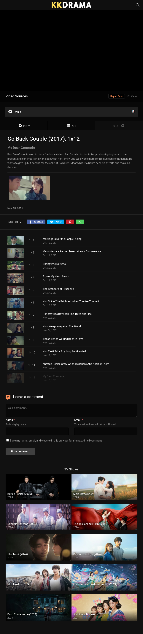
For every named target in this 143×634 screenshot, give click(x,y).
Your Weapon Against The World (62, 326)
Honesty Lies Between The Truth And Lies (67, 313)
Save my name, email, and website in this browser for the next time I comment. (56, 440)
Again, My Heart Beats (56, 276)
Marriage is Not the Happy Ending (62, 238)
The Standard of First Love (58, 288)
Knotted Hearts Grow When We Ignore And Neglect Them (76, 363)
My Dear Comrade (53, 376)
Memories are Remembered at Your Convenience (72, 251)
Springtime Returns (54, 263)
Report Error (116, 96)
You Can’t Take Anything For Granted (64, 351)
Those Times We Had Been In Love (63, 338)
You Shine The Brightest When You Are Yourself (71, 301)
